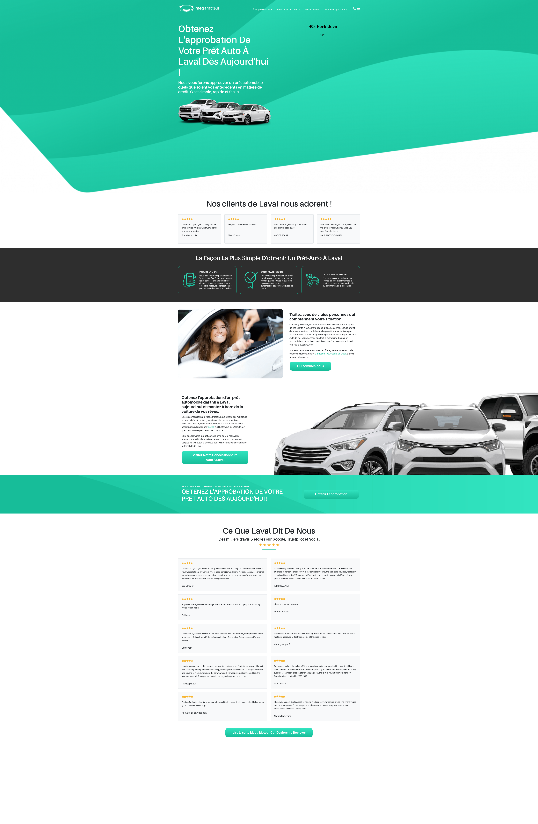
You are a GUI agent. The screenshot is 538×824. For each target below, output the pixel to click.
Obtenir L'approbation (336, 9)
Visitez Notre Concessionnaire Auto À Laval (215, 457)
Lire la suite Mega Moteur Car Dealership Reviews (269, 732)
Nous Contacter (312, 9)
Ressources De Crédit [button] (287, 9)
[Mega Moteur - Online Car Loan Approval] (199, 8)
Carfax (211, 427)
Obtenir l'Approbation (331, 494)
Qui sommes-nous (310, 366)
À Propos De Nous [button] (261, 9)
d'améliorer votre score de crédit (331, 354)
